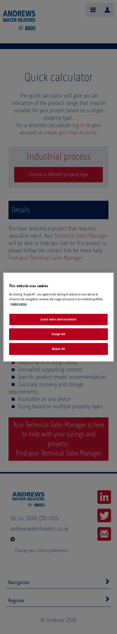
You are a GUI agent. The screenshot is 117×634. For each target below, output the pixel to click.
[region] (58, 317)
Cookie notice (19, 304)
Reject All (58, 348)
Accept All (58, 334)
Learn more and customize (59, 319)
